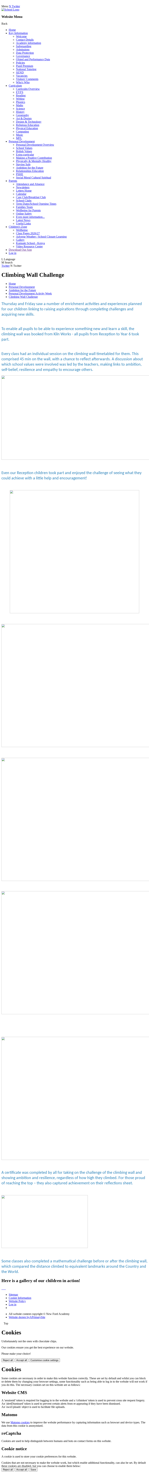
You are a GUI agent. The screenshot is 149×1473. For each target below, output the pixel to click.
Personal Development (22, 141)
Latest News (23, 220)
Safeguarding (23, 46)
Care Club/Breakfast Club (31, 197)
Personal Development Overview (35, 144)
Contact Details (25, 39)
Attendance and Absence (30, 184)
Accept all (21, 1360)
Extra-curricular (25, 154)
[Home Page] (10, 9)
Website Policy (17, 1301)
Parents (13, 180)
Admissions (22, 49)
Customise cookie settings (45, 1360)
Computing (22, 131)
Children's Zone (18, 226)
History (20, 111)
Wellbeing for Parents (28, 210)
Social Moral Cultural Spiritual (33, 177)
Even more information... (30, 216)
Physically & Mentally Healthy (33, 161)
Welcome (21, 36)
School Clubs (23, 200)
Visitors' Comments (27, 79)
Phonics (20, 102)
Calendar (21, 193)
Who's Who (23, 82)
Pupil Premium (24, 65)
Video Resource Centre (29, 246)
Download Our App (20, 249)
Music (19, 134)
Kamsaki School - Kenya (30, 243)
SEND (20, 72)
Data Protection (25, 52)
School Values (24, 148)
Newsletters (22, 187)
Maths (19, 105)
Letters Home (24, 190)
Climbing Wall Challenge (23, 296)
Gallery (20, 239)
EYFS (19, 92)
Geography (22, 115)
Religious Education (27, 125)
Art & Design (24, 118)
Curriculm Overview (28, 88)
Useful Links (23, 223)
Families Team (24, 207)
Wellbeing (22, 230)
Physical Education (27, 128)
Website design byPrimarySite (27, 1317)
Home (12, 29)
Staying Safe (23, 164)
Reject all (8, 1360)
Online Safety (24, 213)
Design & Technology (28, 121)
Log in (12, 253)
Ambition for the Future (29, 167)
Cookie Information (20, 1297)
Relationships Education (30, 171)
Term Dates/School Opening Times (36, 203)
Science (20, 108)
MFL (19, 138)
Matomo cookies (20, 1422)
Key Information (18, 33)
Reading (21, 95)
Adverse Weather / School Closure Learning (41, 236)
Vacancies (21, 75)
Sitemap (13, 1294)
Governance (23, 56)
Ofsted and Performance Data (33, 59)
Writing (20, 98)
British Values (24, 151)
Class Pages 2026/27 (28, 233)
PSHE (19, 174)
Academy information (28, 42)
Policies (20, 62)
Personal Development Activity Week (30, 293)
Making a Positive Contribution (34, 157)
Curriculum (15, 85)
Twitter (5, 265)
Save (33, 1469)
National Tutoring (26, 69)
